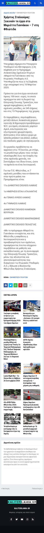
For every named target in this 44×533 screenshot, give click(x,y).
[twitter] (17, 519)
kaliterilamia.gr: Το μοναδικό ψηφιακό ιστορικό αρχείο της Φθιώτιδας (30, 430)
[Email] (25, 285)
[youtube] (22, 519)
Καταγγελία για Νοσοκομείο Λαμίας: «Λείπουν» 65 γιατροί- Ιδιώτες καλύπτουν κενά (31, 318)
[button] (3, 3)
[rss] (33, 519)
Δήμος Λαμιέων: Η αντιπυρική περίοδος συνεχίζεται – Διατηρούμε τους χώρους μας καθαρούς (31, 381)
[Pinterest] (20, 285)
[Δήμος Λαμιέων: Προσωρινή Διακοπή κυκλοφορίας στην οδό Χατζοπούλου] (31, 394)
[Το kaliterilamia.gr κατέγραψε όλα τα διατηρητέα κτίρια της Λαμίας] (12, 418)
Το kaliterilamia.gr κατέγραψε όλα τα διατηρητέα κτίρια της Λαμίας (12, 430)
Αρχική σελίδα (9, 13)
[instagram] (27, 519)
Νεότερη (5, 489)
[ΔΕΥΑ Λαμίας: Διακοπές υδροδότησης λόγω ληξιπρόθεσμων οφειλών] (31, 332)
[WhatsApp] (15, 285)
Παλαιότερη (37, 489)
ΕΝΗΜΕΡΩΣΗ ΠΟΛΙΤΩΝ (26, 13)
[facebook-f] (11, 519)
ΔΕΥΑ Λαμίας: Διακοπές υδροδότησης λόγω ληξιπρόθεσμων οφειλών (30, 345)
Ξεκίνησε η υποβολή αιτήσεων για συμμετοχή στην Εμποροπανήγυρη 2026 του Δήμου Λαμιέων (12, 318)
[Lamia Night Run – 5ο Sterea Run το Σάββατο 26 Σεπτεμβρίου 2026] (12, 368)
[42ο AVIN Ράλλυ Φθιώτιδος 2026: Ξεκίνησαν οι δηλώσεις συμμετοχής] (12, 394)
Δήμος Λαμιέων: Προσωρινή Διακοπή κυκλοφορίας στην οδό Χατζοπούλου (31, 406)
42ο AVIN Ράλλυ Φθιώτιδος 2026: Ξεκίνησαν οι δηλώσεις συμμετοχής (12, 406)
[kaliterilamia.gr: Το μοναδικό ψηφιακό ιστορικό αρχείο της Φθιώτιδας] (31, 418)
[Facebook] (6, 285)
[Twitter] (11, 285)
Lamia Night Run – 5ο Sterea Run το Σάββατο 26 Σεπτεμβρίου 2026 (12, 378)
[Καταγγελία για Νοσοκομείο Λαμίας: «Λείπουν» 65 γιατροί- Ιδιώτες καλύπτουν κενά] (31, 305)
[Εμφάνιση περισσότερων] (30, 285)
